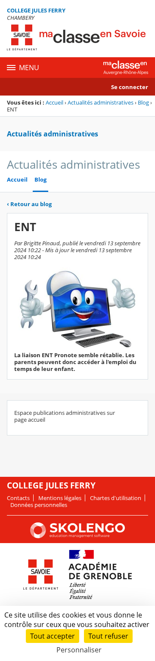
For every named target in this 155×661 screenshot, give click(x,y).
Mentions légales (59, 497)
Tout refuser (108, 636)
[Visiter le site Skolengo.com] (77, 536)
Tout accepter (52, 636)
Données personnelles (38, 504)
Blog (143, 102)
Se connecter (129, 87)
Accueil (54, 102)
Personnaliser (79, 650)
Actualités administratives (100, 102)
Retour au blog (29, 204)
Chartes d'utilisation (115, 497)
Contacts (18, 497)
